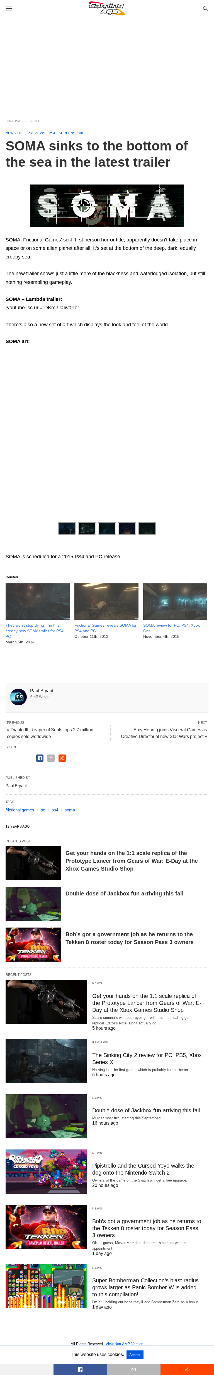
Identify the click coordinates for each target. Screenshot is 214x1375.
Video (35, 121)
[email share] (51, 758)
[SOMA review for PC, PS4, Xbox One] (175, 618)
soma (70, 810)
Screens (67, 133)
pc (43, 810)
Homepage (15, 121)
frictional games (20, 810)
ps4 (55, 810)
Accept (135, 1355)
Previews (36, 133)
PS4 (52, 133)
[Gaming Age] (106, 8)
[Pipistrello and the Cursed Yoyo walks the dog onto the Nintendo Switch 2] (46, 1171)
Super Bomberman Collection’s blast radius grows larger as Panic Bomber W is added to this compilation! (145, 1287)
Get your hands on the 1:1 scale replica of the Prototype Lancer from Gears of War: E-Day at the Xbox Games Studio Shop (131, 861)
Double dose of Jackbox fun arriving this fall (124, 893)
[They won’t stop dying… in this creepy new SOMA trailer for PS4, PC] (38, 618)
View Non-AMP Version (124, 1344)
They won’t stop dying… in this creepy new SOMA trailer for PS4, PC (35, 631)
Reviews (100, 1042)
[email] (133, 1369)
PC (21, 133)
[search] (205, 8)
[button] (107, 206)
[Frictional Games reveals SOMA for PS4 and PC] (106, 618)
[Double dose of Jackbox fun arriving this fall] (33, 904)
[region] (107, 64)
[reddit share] (62, 758)
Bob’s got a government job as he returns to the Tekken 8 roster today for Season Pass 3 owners (146, 1228)
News (11, 133)
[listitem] (67, 528)
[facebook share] (39, 758)
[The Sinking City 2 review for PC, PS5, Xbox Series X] (46, 1061)
